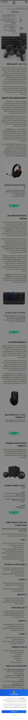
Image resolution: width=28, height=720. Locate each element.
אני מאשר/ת (14, 711)
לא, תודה (14, 715)
